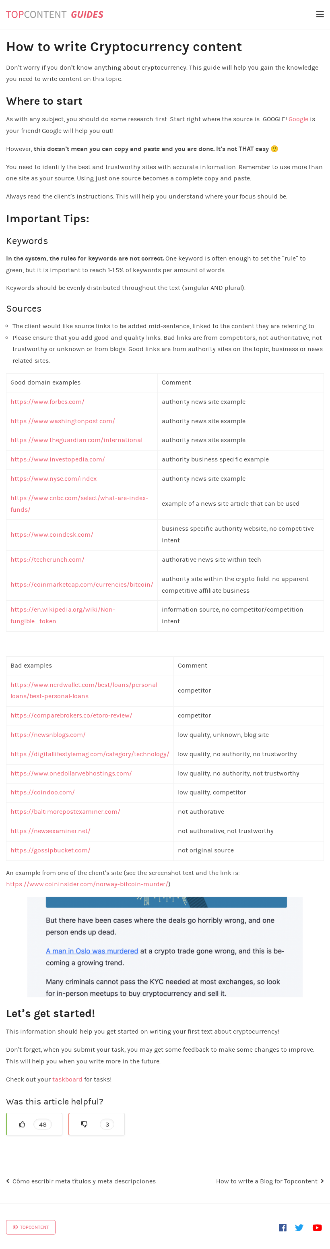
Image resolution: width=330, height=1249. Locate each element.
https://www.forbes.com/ (47, 401)
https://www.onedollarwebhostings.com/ (71, 773)
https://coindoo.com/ (42, 792)
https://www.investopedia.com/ (57, 459)
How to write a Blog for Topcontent (267, 1181)
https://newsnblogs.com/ (48, 734)
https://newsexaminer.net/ (50, 831)
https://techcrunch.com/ (47, 559)
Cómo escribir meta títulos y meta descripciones (84, 1181)
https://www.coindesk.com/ (51, 534)
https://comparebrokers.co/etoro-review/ (71, 715)
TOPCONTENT (34, 1227)
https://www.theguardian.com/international (76, 440)
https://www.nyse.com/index (53, 478)
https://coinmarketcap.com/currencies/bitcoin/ (81, 584)
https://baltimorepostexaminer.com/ (65, 811)
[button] (34, 1124)
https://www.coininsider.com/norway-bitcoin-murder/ (87, 884)
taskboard (68, 1079)
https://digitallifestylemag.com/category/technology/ (89, 754)
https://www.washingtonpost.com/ (62, 421)
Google (298, 119)
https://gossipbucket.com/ (50, 850)
